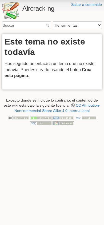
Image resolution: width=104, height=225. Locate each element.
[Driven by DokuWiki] (63, 123)
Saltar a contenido (86, 4)
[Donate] (40, 117)
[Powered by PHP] (63, 117)
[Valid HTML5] (85, 117)
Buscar (48, 25)
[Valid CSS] (40, 123)
